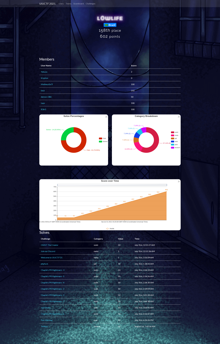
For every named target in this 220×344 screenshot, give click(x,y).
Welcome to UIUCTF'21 (51, 257)
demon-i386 (46, 97)
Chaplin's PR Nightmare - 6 (52, 314)
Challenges (90, 3)
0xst (43, 90)
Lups (43, 103)
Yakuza (44, 72)
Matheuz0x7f (47, 84)
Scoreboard (78, 3)
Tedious (44, 326)
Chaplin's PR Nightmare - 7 (52, 301)
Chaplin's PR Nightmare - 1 (52, 295)
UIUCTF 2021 (47, 3)
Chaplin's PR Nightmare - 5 (52, 276)
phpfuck (44, 264)
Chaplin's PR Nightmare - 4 (52, 282)
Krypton (44, 78)
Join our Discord (48, 251)
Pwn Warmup (47, 320)
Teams (68, 3)
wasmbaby (46, 307)
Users (61, 3)
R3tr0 (43, 109)
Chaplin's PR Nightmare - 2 (52, 289)
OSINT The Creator (49, 245)
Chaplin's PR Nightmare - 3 (52, 270)
